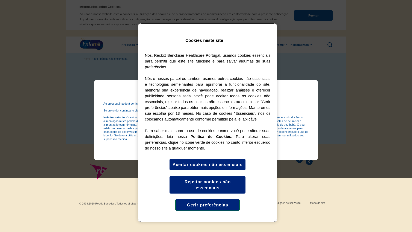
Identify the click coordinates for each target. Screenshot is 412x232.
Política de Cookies (211, 136)
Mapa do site (317, 203)
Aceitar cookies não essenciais (207, 164)
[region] (207, 122)
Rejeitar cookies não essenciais (208, 184)
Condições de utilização (287, 203)
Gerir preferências (207, 205)
